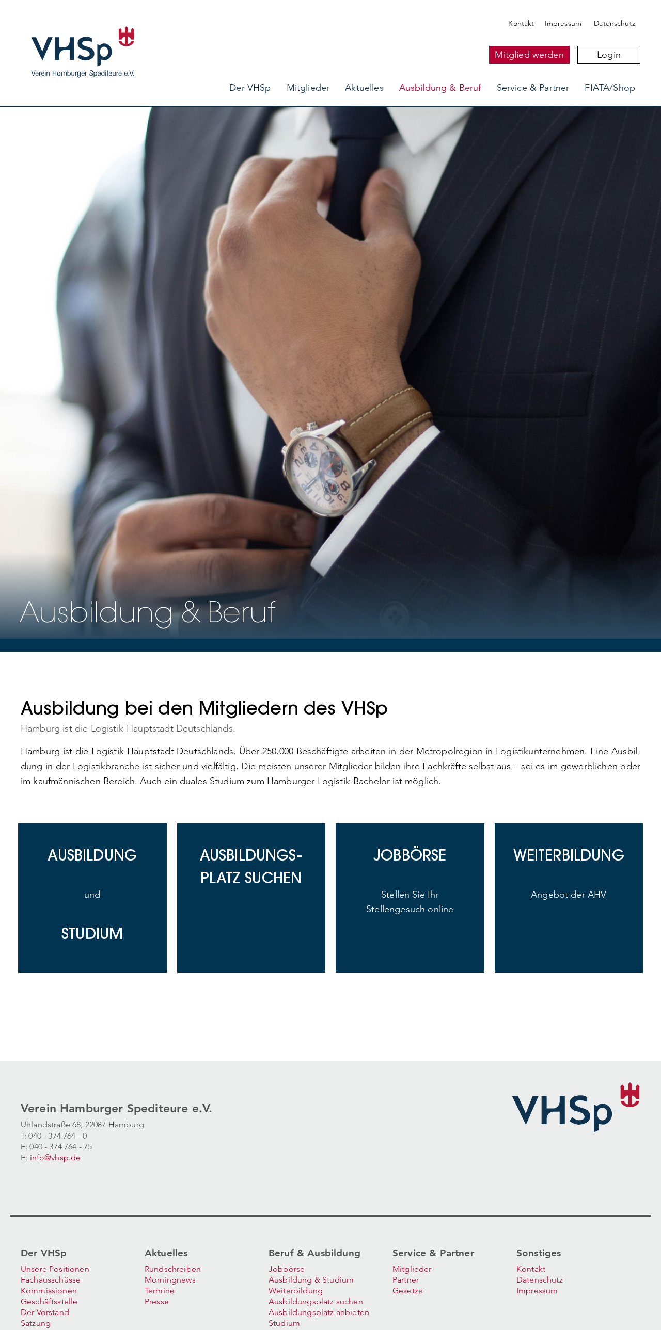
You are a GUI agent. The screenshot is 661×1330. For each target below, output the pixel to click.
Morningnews (170, 1280)
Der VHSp (250, 87)
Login (609, 54)
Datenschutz (614, 23)
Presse (157, 1301)
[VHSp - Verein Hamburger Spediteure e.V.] (125, 22)
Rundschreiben (173, 1269)
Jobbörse (287, 1269)
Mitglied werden (529, 54)
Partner (405, 1280)
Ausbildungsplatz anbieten (319, 1312)
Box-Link (95, 831)
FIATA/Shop (610, 87)
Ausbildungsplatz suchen (316, 1301)
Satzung (36, 1323)
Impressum (563, 23)
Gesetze (407, 1290)
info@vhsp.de (55, 1157)
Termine (160, 1290)
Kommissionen (49, 1290)
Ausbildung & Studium (311, 1280)
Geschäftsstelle (49, 1301)
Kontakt (521, 23)
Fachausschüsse (51, 1280)
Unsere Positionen (55, 1269)
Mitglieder (308, 87)
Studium (284, 1323)
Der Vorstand (45, 1312)
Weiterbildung (296, 1290)
